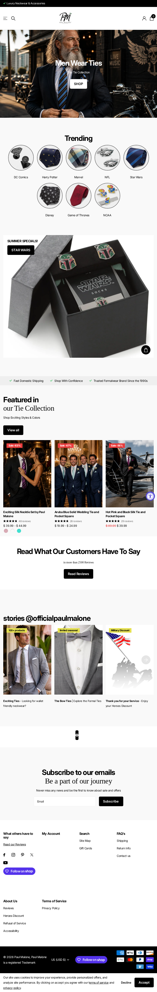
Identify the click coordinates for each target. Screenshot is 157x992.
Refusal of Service (14, 923)
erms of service (99, 982)
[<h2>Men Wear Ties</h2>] (78, 74)
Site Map (85, 840)
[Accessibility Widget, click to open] (150, 496)
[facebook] (4, 854)
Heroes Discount (13, 915)
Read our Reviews (14, 844)
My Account (51, 834)
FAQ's (121, 834)
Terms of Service (54, 901)
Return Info (123, 848)
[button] (146, 473)
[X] (31, 854)
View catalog (5, 18)
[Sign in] (144, 18)
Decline (126, 982)
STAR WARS (20, 250)
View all (13, 430)
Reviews (8, 908)
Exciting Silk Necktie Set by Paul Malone (24, 514)
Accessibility (11, 931)
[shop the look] (145, 349)
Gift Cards (85, 848)
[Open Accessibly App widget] (76, 735)
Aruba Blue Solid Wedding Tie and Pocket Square (77, 514)
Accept (144, 982)
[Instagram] (13, 855)
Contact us (123, 855)
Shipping (122, 840)
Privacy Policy (50, 908)
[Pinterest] (22, 855)
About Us (10, 901)
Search (84, 834)
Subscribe (111, 801)
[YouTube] (5, 862)
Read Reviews (78, 574)
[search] (13, 18)
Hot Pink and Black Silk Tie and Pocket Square (125, 514)
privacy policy (12, 988)
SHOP (78, 84)
